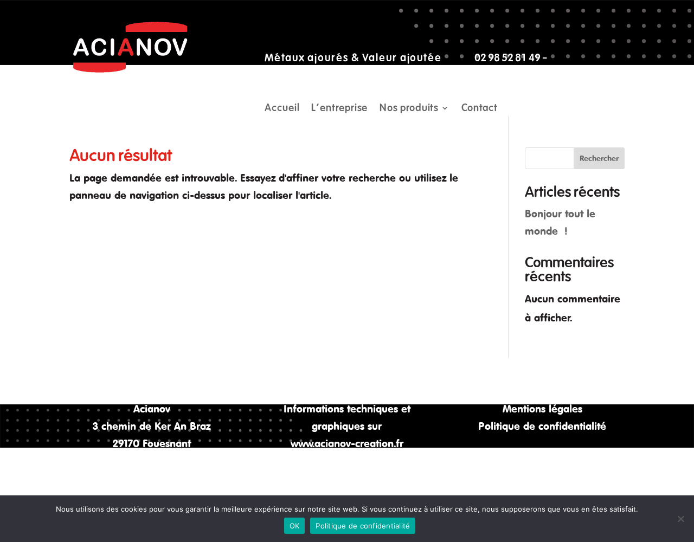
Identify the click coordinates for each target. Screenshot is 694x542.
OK (295, 525)
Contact (479, 109)
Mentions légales (542, 408)
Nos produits (409, 109)
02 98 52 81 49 (507, 57)
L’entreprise (339, 109)
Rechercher (599, 158)
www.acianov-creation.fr (347, 443)
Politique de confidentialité (542, 426)
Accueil (282, 109)
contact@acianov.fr (308, 75)
